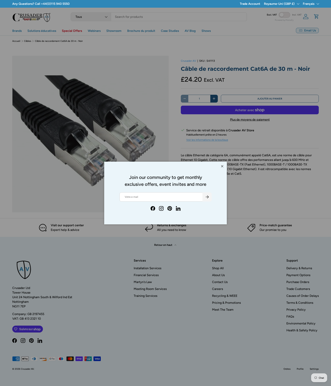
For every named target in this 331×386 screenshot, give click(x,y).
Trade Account (250, 4)
